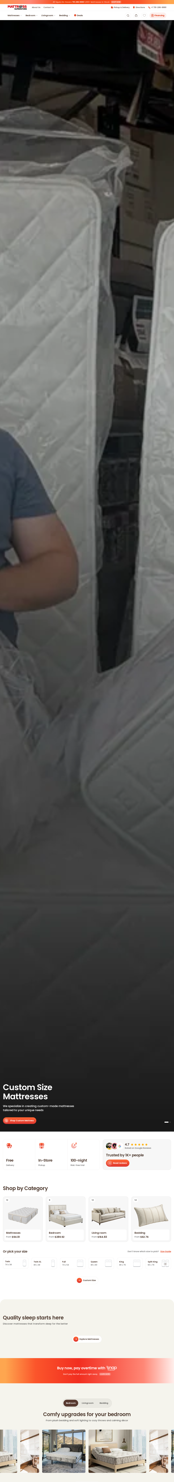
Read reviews (120, 1163)
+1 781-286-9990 (158, 7)
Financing (159, 15)
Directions (140, 7)
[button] (136, 15)
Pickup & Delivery (122, 7)
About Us (36, 7)
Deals (80, 15)
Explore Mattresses (89, 1339)
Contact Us (48, 7)
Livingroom (47, 15)
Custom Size (89, 1280)
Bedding (63, 15)
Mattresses (13, 15)
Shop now (116, 2)
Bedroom (30, 15)
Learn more (105, 1374)
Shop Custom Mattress (22, 1120)
